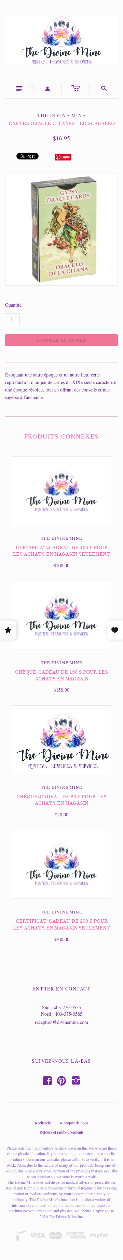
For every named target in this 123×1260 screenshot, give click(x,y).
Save (66, 156)
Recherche (43, 1122)
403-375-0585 (68, 1014)
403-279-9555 (67, 1007)
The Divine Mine (61, 538)
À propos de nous (73, 1122)
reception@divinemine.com (61, 1022)
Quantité (13, 305)
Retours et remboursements (62, 1132)
